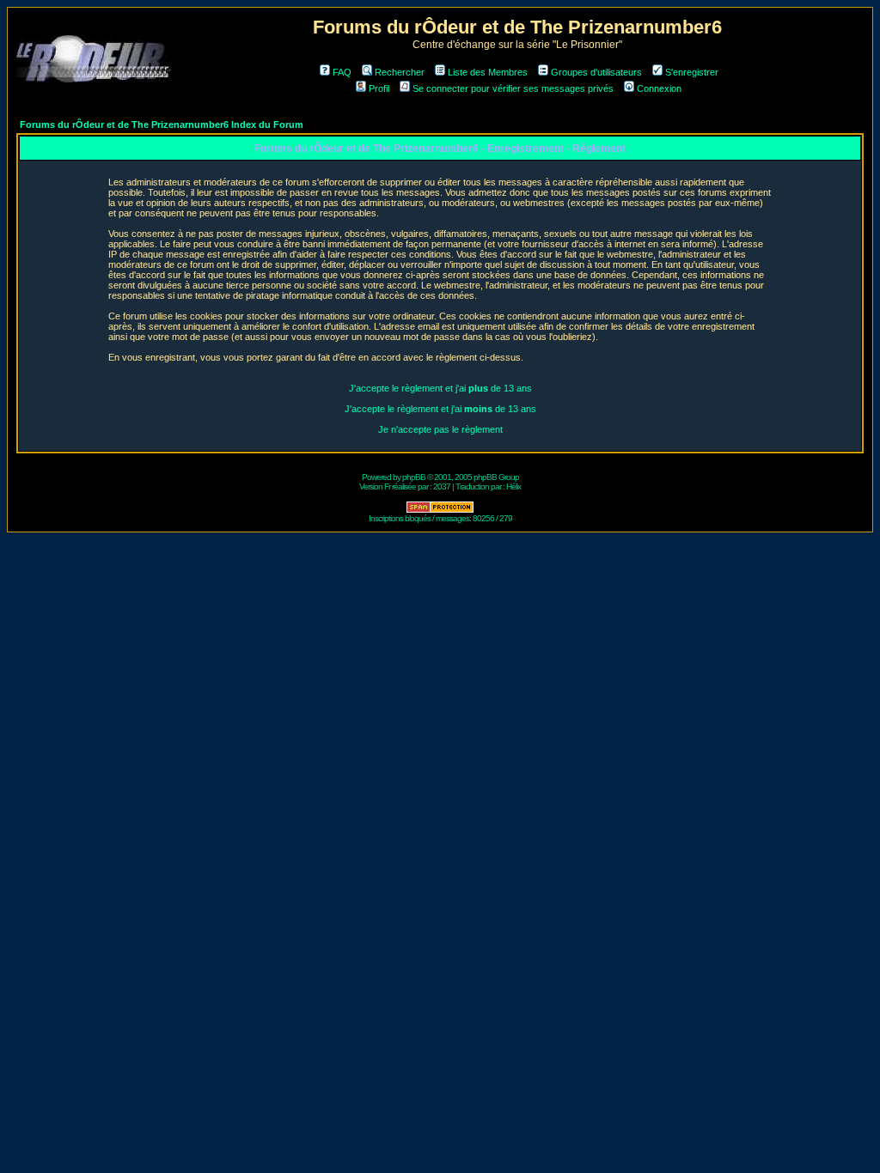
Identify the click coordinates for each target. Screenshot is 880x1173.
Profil (379, 88)
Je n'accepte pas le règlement (440, 429)
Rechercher (400, 72)
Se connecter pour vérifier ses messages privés (513, 88)
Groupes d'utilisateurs (596, 72)
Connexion (659, 88)
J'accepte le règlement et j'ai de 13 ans (440, 388)
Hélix (513, 486)
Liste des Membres (488, 72)
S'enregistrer (691, 72)
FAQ (342, 72)
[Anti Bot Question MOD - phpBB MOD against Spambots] (440, 510)
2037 (441, 486)
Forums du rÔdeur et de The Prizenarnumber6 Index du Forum (161, 124)
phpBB (413, 477)
